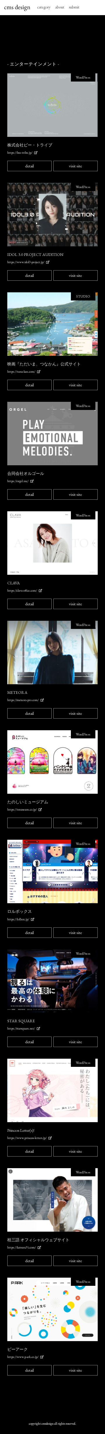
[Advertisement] (52, 38)
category (43, 7)
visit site (75, 166)
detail (29, 166)
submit (74, 7)
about (59, 7)
